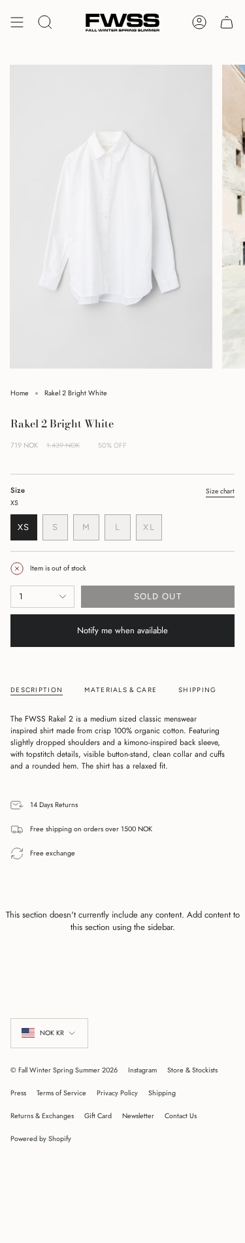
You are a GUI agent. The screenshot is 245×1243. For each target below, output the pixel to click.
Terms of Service (61, 1093)
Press (18, 1093)
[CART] (226, 22)
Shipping (162, 1093)
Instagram (142, 1070)
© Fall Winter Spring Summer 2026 (64, 1070)
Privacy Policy (117, 1093)
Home (19, 393)
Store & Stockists (192, 1070)
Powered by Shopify (40, 1139)
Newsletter (138, 1116)
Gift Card (98, 1116)
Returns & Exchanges (42, 1116)
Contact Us (181, 1116)
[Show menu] (17, 22)
